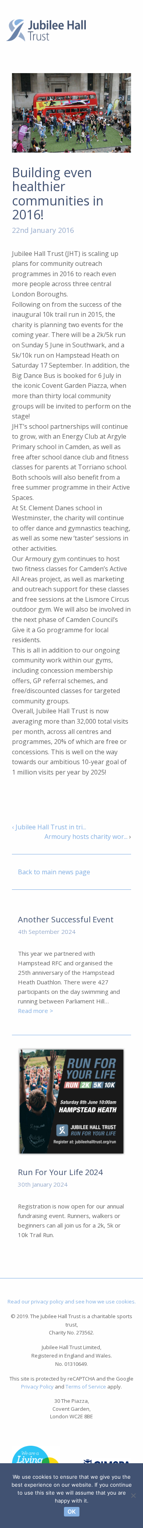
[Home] (46, 29)
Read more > (35, 1011)
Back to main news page (54, 872)
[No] (133, 1495)
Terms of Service (86, 1386)
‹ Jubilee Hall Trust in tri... (49, 827)
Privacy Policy (37, 1386)
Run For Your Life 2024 (60, 1172)
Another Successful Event (66, 919)
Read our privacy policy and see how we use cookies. (72, 1301)
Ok (72, 1511)
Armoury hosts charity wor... (86, 836)
